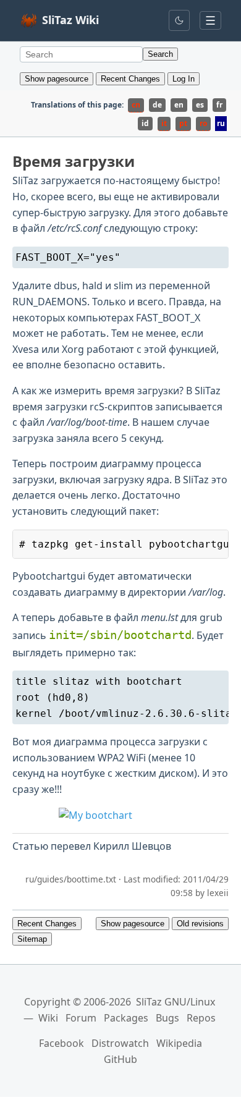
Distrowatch (120, 1043)
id (145, 123)
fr (219, 104)
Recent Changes (130, 78)
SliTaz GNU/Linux (175, 1002)
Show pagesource (56, 78)
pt (183, 123)
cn (136, 104)
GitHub (120, 1059)
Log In (183, 78)
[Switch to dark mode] (179, 20)
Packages (126, 1018)
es (200, 104)
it (164, 123)
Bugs (167, 1018)
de (157, 104)
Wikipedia (179, 1043)
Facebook (61, 1043)
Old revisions (200, 923)
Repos (201, 1018)
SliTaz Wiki (70, 19)
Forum (81, 1018)
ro (203, 123)
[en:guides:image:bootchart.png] (120, 816)
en (179, 104)
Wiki (48, 1018)
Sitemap (32, 939)
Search (160, 54)
